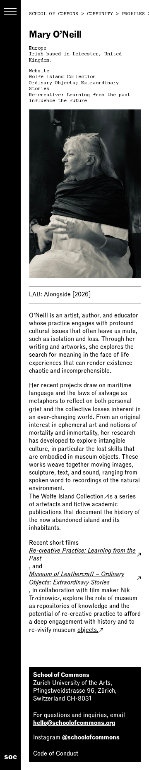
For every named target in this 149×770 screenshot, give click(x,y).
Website (39, 71)
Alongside (60, 294)
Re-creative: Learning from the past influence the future (79, 98)
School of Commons (53, 14)
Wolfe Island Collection (62, 77)
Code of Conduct (55, 753)
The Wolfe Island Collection (66, 496)
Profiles (133, 14)
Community (100, 14)
